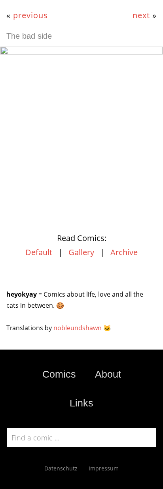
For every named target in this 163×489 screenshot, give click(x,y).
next (141, 15)
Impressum (104, 468)
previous (30, 15)
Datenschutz (61, 468)
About (108, 374)
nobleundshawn (77, 327)
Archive (124, 252)
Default (38, 252)
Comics (59, 374)
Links (81, 402)
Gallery (81, 252)
